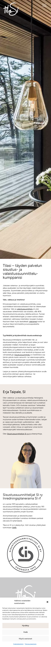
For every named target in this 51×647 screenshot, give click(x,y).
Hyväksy (25, 625)
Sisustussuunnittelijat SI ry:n (18, 434)
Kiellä (25, 632)
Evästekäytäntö (18, 644)
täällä (14, 528)
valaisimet (33, 321)
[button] (47, 602)
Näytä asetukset (25, 639)
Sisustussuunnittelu (22, 355)
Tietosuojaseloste (30, 644)
